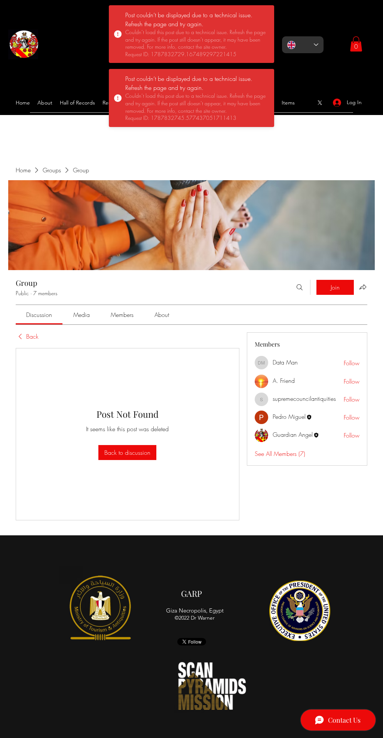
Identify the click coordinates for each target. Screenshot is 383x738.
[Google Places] (320, 102)
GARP (191, 593)
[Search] (299, 287)
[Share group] (362, 286)
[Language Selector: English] (303, 44)
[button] (356, 44)
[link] (39, 315)
